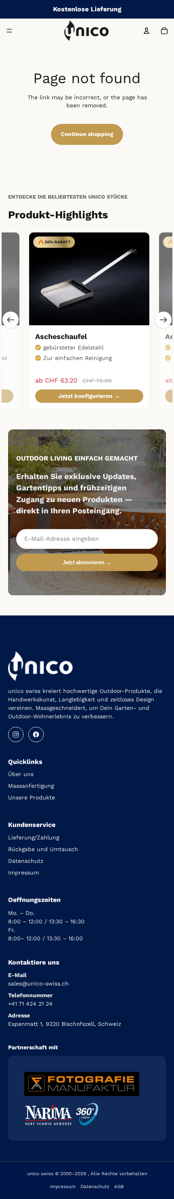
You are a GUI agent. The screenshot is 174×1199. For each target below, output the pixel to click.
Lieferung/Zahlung (33, 837)
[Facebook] (36, 734)
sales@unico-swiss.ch (38, 983)
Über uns (21, 774)
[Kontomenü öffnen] (146, 31)
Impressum (23, 872)
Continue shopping (87, 134)
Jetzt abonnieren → (87, 562)
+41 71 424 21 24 (30, 1003)
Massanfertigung (31, 786)
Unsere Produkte (31, 797)
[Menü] (9, 30)
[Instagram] (15, 734)
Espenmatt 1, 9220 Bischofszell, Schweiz (64, 1024)
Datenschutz (25, 861)
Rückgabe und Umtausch (43, 849)
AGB (119, 1186)
